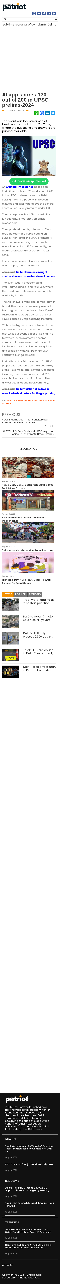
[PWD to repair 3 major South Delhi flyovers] (10, 621)
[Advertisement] (30, 58)
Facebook (42, 14)
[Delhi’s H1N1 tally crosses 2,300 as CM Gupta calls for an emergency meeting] (10, 638)
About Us (7, 1265)
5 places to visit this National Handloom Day (27, 550)
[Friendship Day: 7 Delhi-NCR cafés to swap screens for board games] (28, 563)
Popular (20, 594)
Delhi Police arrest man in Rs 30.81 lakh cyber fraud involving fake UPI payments (39, 668)
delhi (9, 400)
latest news (38, 400)
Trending (35, 594)
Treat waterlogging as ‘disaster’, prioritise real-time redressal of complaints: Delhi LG (38, 601)
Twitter (37, 14)
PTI (27, 110)
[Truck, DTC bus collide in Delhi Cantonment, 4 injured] (10, 655)
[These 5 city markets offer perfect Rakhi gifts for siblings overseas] (28, 468)
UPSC (11, 403)
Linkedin (47, 14)
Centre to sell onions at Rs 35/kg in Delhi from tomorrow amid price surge (28, 1246)
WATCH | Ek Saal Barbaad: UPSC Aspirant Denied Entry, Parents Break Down (28, 432)
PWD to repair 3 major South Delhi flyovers (38, 618)
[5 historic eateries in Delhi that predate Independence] (28, 501)
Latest (8, 594)
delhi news (18, 400)
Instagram (32, 14)
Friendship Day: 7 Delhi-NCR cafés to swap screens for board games (26, 581)
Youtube (52, 14)
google (27, 400)
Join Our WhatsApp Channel (29, 181)
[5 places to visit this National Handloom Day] (28, 533)
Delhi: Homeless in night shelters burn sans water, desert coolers (26, 421)
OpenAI (5, 403)
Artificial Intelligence (19, 187)
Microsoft (50, 400)
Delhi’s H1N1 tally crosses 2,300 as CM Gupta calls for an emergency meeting (37, 635)
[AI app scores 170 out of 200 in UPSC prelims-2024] (29, 156)
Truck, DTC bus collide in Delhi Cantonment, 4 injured (39, 651)
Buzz (4, 110)
